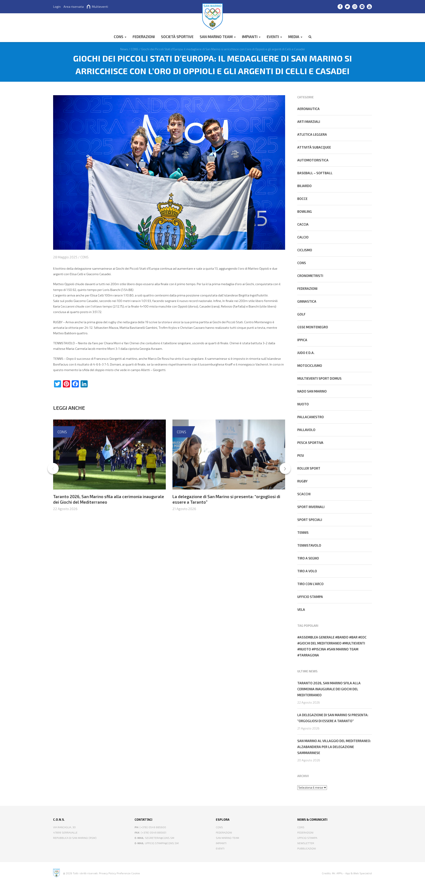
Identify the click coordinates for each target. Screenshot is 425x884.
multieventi (354, 643)
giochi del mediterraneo (320, 643)
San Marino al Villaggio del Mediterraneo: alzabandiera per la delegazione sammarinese (334, 747)
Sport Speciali (309, 520)
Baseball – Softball (314, 173)
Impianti (250, 36)
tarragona (309, 655)
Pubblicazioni (306, 848)
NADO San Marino (312, 391)
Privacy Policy (107, 873)
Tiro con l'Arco (310, 584)
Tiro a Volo (307, 571)
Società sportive (177, 36)
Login (57, 6)
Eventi (273, 36)
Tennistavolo (309, 545)
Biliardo (304, 186)
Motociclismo (309, 366)
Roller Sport (308, 468)
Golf (301, 314)
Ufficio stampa (310, 597)
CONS (119, 36)
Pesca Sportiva (310, 443)
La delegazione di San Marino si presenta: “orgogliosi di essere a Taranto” (332, 718)
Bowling (304, 211)
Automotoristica (312, 160)
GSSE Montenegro (312, 327)
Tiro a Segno (308, 558)
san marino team (343, 649)
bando (342, 637)
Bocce (302, 199)
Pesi (300, 455)
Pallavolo (306, 430)
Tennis (303, 532)
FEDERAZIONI (144, 36)
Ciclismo (304, 250)
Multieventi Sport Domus (319, 378)
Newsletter (305, 843)
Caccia (303, 224)
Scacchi (304, 494)
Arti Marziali (308, 122)
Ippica (302, 340)
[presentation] (53, 468)
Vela (301, 609)
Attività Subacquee (314, 147)
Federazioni (307, 288)
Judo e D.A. (306, 353)
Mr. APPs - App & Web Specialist (352, 873)
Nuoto (303, 404)
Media (294, 36)
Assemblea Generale (316, 637)
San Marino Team (217, 36)
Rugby (302, 481)
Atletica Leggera (312, 134)
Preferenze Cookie (128, 873)
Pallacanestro (310, 417)
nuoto (305, 649)
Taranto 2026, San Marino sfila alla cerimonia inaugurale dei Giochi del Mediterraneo (329, 689)
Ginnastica (306, 301)
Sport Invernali (311, 507)
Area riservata (74, 6)
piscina (320, 649)
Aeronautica (308, 109)
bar (354, 637)
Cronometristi (310, 276)
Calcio (303, 237)
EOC (363, 637)
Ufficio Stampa (307, 837)
